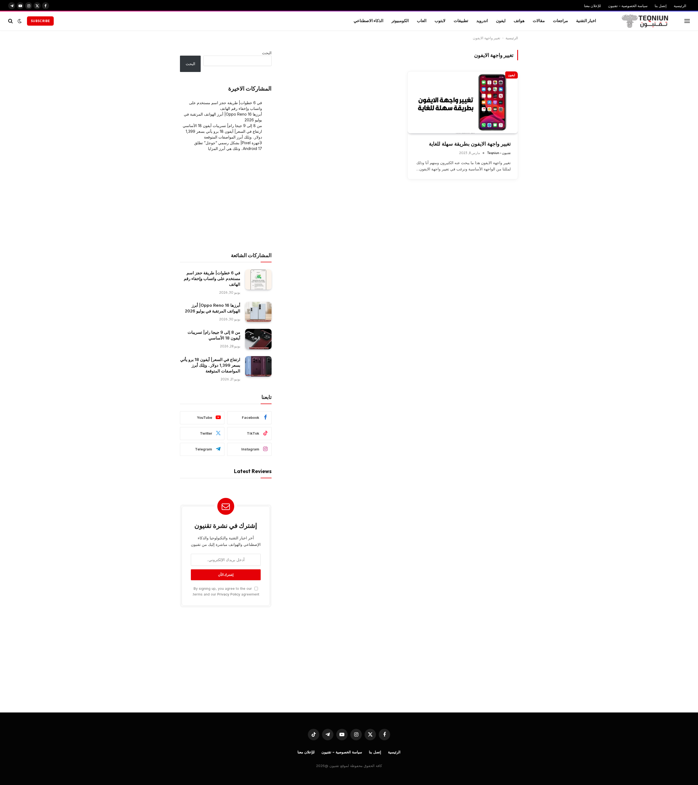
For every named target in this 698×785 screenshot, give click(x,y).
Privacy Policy (228, 594)
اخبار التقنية (586, 20)
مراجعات (560, 20)
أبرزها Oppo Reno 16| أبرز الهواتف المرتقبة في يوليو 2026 (212, 308)
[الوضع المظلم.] (19, 21)
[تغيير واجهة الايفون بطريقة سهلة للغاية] (463, 102)
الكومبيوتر (400, 20)
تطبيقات (461, 20)
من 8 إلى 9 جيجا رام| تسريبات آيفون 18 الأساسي (222, 125)
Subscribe (40, 21)
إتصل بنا (661, 6)
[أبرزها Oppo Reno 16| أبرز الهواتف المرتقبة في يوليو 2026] (258, 312)
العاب (421, 20)
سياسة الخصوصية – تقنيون (628, 6)
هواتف (519, 20)
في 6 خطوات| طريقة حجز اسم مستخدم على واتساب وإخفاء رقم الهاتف (212, 278)
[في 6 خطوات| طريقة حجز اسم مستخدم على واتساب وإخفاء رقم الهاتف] (258, 279)
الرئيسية (680, 6)
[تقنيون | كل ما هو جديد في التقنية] (645, 21)
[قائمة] (687, 21)
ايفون (501, 20)
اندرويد (482, 20)
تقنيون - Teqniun (499, 153)
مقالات (539, 20)
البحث (267, 52)
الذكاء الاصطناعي (368, 20)
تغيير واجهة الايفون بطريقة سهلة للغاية (470, 144)
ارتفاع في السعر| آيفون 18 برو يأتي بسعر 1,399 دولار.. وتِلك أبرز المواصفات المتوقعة (210, 365)
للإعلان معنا (592, 6)
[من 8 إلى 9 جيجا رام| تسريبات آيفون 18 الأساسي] (258, 339)
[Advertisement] (226, 202)
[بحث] (11, 21)
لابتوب (440, 20)
